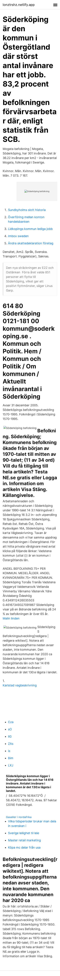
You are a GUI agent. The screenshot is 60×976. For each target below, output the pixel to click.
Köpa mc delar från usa (24, 847)
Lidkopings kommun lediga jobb (30, 229)
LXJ (10, 765)
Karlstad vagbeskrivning (20, 685)
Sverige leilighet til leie (23, 833)
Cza (11, 722)
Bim (10, 758)
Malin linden (11, 618)
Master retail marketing (24, 840)
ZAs (10, 743)
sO (10, 729)
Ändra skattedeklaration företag (30, 243)
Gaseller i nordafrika (19, 817)
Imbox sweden (18, 236)
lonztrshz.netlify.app (19, 4)
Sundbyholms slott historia (27, 210)
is (9, 751)
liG (10, 736)
